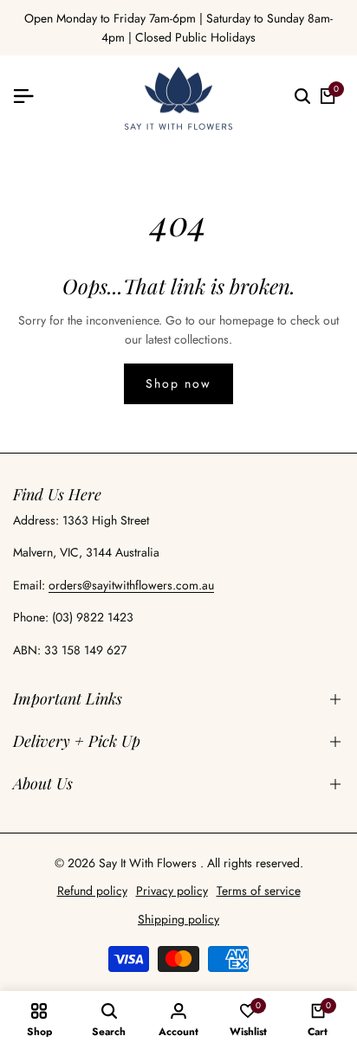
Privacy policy (172, 890)
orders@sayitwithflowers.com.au (131, 585)
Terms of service (259, 890)
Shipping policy (178, 919)
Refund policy (92, 890)
